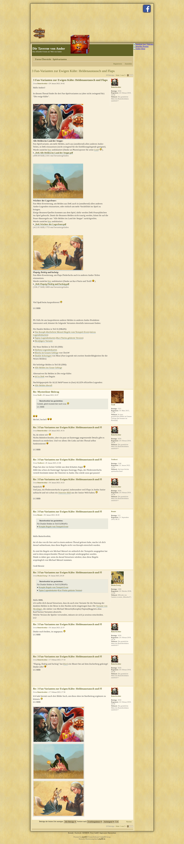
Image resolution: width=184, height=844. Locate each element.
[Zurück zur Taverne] (39, 33)
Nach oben (131, 387)
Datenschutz (112, 833)
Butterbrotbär (42, 83)
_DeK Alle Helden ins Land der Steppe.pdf (53, 153)
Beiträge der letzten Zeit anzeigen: (51, 821)
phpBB (84, 837)
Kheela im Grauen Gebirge (46, 353)
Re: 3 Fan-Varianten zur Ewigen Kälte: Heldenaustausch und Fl (67, 427)
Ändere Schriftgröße (130, 58)
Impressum (103, 833)
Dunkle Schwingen (43, 356)
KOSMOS (85, 833)
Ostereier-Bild (64, 492)
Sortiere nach (82, 821)
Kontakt (71, 833)
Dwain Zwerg (42, 576)
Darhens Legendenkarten (46, 350)
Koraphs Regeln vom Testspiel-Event (53, 527)
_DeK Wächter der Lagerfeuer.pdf (50, 224)
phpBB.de (102, 839)
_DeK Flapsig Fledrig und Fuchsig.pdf (51, 284)
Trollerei (40, 463)
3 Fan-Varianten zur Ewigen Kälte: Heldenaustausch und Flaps (73, 71)
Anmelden (128, 64)
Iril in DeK (39, 376)
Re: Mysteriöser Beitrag (46, 391)
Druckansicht (126, 58)
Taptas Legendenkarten (45, 338)
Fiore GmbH (94, 833)
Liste (96, 150)
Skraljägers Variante (44, 341)
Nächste (129, 822)
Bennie (39, 515)
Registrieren (117, 64)
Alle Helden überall (43, 385)
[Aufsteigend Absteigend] (111, 821)
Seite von (120, 75)
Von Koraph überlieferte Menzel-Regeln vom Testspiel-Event (62, 332)
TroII (39, 395)
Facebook (78, 833)
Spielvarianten (60, 59)
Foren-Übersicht (43, 59)
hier (49, 150)
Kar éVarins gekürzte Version (70, 338)
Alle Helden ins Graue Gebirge (48, 367)
